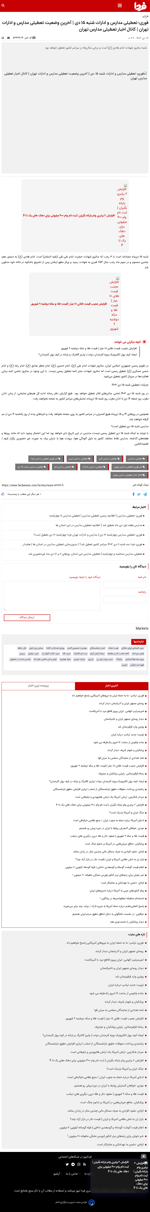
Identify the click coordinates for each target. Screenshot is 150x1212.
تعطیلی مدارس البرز (108, 459)
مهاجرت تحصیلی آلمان (77, 648)
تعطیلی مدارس (135, 459)
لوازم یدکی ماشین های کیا (45, 659)
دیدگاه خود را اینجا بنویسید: (84, 577)
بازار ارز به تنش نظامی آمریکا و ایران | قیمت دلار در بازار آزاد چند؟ (109, 859)
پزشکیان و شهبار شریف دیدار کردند (125, 750)
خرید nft (67, 654)
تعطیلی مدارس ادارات (92, 467)
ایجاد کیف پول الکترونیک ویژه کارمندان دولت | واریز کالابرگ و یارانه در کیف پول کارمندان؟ (87, 354)
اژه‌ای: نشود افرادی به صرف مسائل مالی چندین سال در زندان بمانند (108, 852)
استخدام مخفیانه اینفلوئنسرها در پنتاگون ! (122, 898)
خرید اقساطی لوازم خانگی (132, 648)
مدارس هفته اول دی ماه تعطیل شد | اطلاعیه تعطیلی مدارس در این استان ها (99, 525)
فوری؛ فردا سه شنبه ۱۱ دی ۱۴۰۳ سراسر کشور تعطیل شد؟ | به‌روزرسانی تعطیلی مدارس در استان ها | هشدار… (81, 545)
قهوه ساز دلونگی (137, 665)
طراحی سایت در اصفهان (20, 659)
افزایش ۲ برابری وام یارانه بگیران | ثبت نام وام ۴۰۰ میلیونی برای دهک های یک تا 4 (110, 1167)
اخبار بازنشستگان (97, 648)
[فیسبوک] (134, 495)
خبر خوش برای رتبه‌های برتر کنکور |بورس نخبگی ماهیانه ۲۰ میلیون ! (108, 875)
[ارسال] (9, 38)
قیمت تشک (113, 648)
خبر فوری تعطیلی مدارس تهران (128, 467)
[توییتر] (139, 495)
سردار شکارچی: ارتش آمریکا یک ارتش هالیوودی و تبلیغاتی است (109, 797)
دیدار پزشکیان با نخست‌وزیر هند (127, 922)
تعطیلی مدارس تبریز (78, 459)
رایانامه (142, 592)
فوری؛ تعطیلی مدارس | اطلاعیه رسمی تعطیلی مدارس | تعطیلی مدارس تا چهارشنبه (95, 516)
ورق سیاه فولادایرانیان (134, 659)
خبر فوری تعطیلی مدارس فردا (44, 459)
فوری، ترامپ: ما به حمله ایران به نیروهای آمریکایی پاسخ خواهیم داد (108, 696)
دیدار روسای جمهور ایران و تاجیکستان (124, 719)
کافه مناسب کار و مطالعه (118, 654)
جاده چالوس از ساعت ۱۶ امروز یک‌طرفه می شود (118, 742)
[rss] (83, 1164)
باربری (91, 659)
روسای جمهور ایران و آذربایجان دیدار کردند (121, 703)
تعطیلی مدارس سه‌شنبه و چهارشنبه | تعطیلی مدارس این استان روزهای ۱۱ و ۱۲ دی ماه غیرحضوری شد (85, 554)
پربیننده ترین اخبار (38, 685)
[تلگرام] (145, 495)
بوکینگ (119, 659)
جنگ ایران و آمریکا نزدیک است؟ (126, 813)
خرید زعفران (33, 654)
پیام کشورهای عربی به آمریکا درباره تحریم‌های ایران (117, 891)
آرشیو (57, 1174)
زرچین (22, 654)
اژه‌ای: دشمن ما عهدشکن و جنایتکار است (122, 883)
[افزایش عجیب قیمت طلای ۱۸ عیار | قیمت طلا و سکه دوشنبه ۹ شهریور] (113, 304)
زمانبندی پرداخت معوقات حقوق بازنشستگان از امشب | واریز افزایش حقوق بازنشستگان (98, 789)
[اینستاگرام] (78, 1164)
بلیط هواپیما (65, 659)
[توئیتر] (66, 1164)
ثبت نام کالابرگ (80, 654)
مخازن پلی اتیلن (36, 648)
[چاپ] (4, 38)
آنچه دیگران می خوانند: (127, 342)
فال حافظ (22, 648)
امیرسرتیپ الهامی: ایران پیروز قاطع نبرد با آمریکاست (116, 711)
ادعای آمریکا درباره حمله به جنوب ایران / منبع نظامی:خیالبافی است (108, 820)
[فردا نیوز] (140, 6)
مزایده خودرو (79, 659)
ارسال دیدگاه (27, 617)
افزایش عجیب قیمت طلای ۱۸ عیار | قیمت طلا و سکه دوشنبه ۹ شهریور (69, 304)
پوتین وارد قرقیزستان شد (131, 727)
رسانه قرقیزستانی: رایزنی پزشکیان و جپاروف (121, 774)
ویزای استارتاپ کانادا (55, 648)
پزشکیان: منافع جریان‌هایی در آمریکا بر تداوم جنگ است (114, 844)
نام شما (142, 577)
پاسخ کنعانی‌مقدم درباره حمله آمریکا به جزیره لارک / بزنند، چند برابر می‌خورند (103, 906)
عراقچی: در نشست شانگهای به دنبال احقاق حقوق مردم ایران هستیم (108, 914)
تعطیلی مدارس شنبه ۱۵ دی (31, 467)
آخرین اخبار (111, 685)
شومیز (124, 665)
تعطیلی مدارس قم (63, 467)
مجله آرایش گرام (97, 654)
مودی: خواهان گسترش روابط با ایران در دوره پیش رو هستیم (111, 828)
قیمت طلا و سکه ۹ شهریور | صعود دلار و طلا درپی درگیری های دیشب (107, 836)
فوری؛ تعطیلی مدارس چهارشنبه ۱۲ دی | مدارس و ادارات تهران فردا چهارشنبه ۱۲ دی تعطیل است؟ (87, 535)
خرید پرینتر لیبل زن (105, 659)
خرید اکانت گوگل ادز (51, 654)
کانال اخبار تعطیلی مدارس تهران (128, 475)
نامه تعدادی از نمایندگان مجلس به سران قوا (121, 758)
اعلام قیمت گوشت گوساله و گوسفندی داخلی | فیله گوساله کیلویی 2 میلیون (104, 867)
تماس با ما (72, 1174)
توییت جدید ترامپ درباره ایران (127, 735)
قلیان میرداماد (138, 654)
